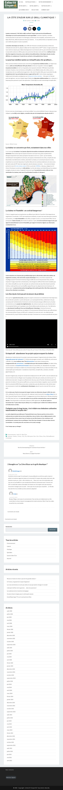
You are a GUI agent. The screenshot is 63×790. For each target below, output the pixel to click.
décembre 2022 (11, 736)
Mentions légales (11, 777)
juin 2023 (9, 721)
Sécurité (9, 558)
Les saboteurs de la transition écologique (18, 591)
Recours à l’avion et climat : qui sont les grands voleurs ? (21, 578)
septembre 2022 (11, 745)
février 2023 (10, 733)
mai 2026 (9, 620)
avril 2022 (9, 760)
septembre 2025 (11, 644)
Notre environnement (45, 2)
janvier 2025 (10, 666)
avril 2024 (9, 690)
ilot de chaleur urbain (20, 166)
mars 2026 (9, 626)
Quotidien (9, 552)
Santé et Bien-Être (22, 434)
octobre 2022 (10, 742)
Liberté (9, 546)
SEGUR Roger (16, 471)
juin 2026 (9, 617)
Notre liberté (34, 6)
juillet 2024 (10, 681)
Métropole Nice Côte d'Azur (34, 436)
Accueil (21, 2)
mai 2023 (9, 724)
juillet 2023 (10, 718)
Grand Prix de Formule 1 (22, 365)
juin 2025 (9, 653)
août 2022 (9, 748)
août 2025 (9, 647)
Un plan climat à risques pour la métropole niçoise (20, 594)
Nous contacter (10, 769)
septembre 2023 (11, 711)
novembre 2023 (11, 705)
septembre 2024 (11, 678)
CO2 (23, 436)
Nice (44, 436)
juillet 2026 (10, 614)
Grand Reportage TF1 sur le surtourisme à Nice (19, 597)
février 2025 (10, 663)
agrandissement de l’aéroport (14, 359)
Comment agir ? (45, 10)
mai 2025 (9, 657)
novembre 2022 (11, 739)
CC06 (38, 20)
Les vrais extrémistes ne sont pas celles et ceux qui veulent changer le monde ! (27, 585)
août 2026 (9, 611)
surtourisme (19, 363)
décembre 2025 (11, 635)
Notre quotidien (30, 2)
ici (49, 76)
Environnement (11, 434)
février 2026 (10, 629)
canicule (9, 436)
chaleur (15, 436)
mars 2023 (9, 730)
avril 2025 (9, 660)
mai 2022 (9, 757)
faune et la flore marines (35, 76)
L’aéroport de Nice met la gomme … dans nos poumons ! (22, 588)
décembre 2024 (11, 669)
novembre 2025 (11, 638)
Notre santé (22, 6)
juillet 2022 (10, 751)
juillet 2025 (10, 650)
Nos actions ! (35, 10)
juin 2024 (9, 684)
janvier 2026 (10, 632)
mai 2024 (9, 687)
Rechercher (9, 526)
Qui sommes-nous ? (24, 10)
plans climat (50, 394)
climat (19, 436)
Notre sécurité (45, 6)
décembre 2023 (11, 702)
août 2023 (9, 714)
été (26, 436)
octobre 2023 (10, 708)
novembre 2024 (11, 672)
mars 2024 (9, 693)
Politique (9, 549)
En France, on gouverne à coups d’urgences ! (18, 581)
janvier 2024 (10, 699)
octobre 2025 (10, 641)
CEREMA (37, 166)
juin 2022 (9, 754)
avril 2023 (9, 727)
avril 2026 (9, 623)
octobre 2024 (10, 675)
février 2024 (10, 696)
